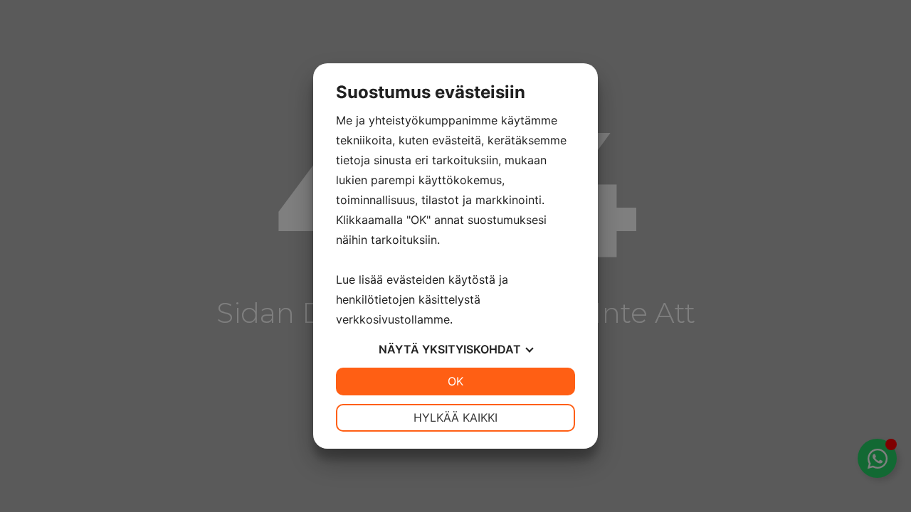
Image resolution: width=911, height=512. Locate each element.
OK (455, 381)
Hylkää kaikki (455, 417)
